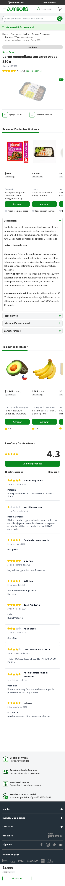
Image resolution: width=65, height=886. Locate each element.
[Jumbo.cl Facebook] (42, 845)
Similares (17, 878)
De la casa (8, 52)
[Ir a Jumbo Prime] (55, 835)
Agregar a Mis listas (16, 114)
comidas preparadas (41, 34)
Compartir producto (44, 114)
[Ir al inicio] (17, 9)
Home (5, 34)
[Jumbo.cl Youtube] (61, 845)
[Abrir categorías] (4, 9)
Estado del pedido (49, 2)
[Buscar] (59, 18)
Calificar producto (32, 463)
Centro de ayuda (17, 2)
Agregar (17, 204)
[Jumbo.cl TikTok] (54, 845)
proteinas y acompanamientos (19, 37)
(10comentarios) (34, 70)
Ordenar (52, 472)
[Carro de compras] (60, 9)
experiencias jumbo (20, 34)
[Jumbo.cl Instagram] (48, 845)
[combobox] (32, 19)
